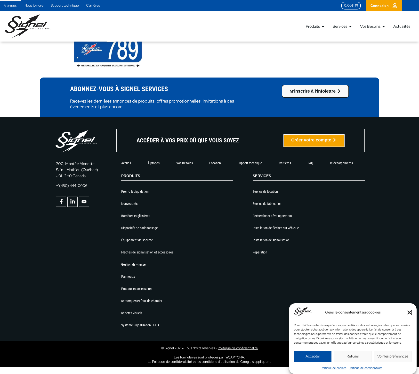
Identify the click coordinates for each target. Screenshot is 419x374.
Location (215, 163)
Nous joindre (33, 5)
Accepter (313, 356)
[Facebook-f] (61, 202)
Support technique (65, 5)
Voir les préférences (392, 356)
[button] (409, 312)
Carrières (93, 5)
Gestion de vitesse (133, 264)
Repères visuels (131, 313)
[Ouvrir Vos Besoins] (384, 26)
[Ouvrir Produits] (323, 26)
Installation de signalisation (271, 240)
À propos (10, 5)
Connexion (380, 6)
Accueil (126, 163)
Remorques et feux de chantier (141, 301)
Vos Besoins (184, 163)
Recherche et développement (272, 216)
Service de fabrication (267, 204)
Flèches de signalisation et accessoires (147, 252)
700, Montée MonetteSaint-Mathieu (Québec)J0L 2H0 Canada (77, 169)
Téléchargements (341, 163)
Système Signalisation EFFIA (140, 325)
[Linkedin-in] (72, 202)
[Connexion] (394, 5)
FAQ (310, 163)
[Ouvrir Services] (350, 26)
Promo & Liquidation (135, 191)
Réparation (260, 252)
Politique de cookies (333, 368)
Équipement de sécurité (137, 240)
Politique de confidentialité (365, 368)
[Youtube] (84, 202)
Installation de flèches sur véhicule (276, 228)
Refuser (352, 356)
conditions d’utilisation (218, 361)
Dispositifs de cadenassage (139, 228)
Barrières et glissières (135, 216)
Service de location (265, 191)
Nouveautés (129, 204)
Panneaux (128, 276)
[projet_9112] (107, 66)
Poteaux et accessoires (136, 289)
